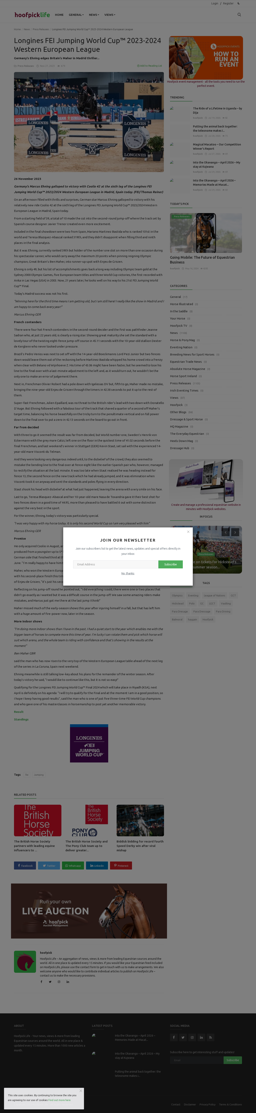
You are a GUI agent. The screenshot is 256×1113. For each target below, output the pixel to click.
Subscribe (170, 564)
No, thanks (127, 573)
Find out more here (59, 1100)
